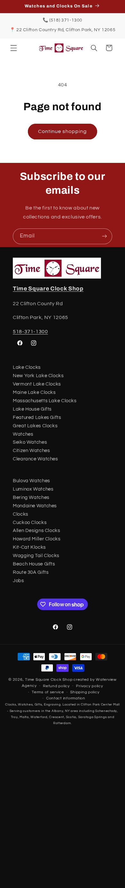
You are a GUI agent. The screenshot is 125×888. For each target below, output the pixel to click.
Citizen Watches (31, 450)
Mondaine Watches (35, 505)
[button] (13, 47)
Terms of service (48, 692)
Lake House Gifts (32, 409)
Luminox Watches (33, 489)
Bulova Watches (31, 480)
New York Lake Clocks (38, 375)
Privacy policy (89, 686)
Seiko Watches (30, 442)
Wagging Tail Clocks (36, 555)
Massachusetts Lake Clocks (45, 400)
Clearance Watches (35, 459)
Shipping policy (84, 692)
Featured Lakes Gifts (37, 417)
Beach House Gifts (34, 564)
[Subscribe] (104, 236)
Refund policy (56, 686)
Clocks (20, 514)
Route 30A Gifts (30, 572)
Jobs (18, 580)
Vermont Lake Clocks (37, 384)
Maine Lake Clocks (34, 392)
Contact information (65, 698)
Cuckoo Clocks (29, 522)
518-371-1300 (30, 331)
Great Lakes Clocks (35, 425)
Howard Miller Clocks (37, 539)
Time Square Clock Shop (48, 289)
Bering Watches (31, 497)
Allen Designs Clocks (36, 530)
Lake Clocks (27, 367)
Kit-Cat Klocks (29, 547)
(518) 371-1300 (65, 20)
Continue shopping (62, 131)
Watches (23, 434)
